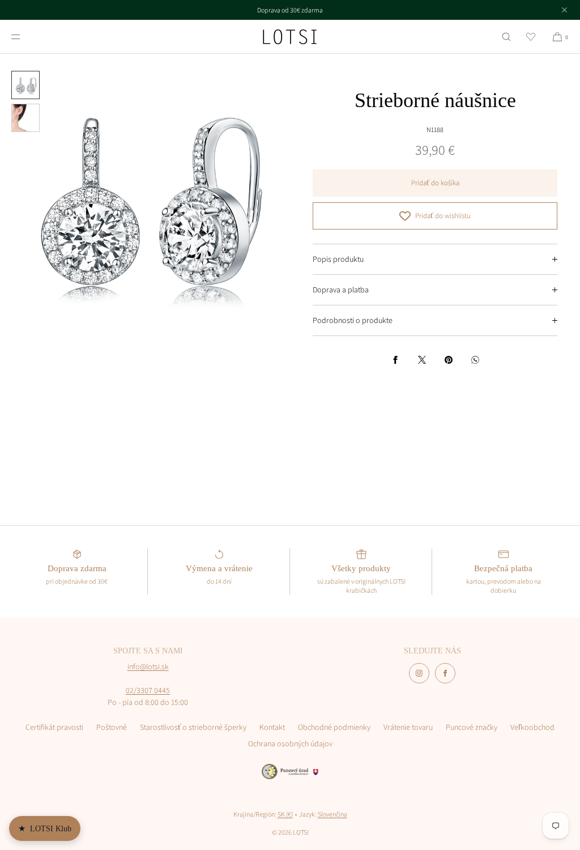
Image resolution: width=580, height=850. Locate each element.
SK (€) (285, 814)
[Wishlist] (531, 36)
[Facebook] (445, 673)
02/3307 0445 (148, 690)
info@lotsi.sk (148, 666)
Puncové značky (471, 727)
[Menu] (25, 36)
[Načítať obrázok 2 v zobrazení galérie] (25, 118)
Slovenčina (332, 814)
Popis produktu (338, 259)
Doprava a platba (341, 289)
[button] (506, 36)
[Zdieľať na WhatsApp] (475, 359)
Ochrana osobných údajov (290, 743)
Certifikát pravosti (54, 727)
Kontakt (272, 727)
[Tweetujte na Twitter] (422, 359)
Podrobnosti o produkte (353, 320)
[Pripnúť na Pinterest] (448, 359)
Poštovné (111, 727)
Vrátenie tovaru (408, 727)
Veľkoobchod (532, 727)
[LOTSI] (290, 37)
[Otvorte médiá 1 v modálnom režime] (145, 199)
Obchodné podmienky (334, 727)
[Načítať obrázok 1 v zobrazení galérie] (25, 85)
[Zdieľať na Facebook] (395, 359)
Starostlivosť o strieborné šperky (193, 727)
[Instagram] (419, 673)
